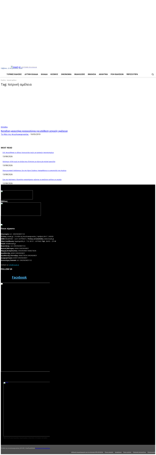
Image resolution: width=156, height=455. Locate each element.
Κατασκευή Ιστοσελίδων (42, 448)
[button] (152, 74)
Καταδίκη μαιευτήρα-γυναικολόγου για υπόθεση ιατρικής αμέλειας (34, 131)
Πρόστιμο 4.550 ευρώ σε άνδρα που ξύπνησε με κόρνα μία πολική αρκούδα (29, 162)
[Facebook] (6, 277)
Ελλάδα (4, 127)
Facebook (19, 277)
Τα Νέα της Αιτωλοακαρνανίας (15, 134)
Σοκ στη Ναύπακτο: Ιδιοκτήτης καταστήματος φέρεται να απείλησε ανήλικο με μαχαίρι (32, 180)
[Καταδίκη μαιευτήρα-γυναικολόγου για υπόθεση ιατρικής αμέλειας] (41, 108)
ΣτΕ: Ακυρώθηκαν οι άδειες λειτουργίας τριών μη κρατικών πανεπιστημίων (28, 152)
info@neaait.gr (14, 265)
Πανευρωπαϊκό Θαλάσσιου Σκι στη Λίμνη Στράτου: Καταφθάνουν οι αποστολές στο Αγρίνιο (34, 170)
